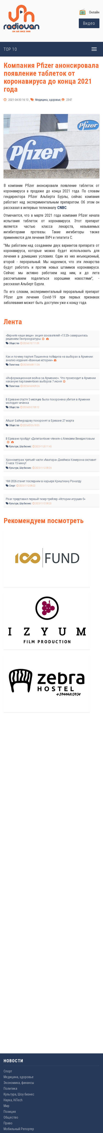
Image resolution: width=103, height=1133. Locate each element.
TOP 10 (10, 49)
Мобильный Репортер (19, 1129)
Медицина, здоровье (47, 99)
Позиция (10, 1112)
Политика (14, 364)
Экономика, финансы (19, 1083)
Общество (14, 343)
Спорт (12, 485)
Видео (89, 23)
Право (8, 1123)
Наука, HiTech (13, 1100)
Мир (6, 1106)
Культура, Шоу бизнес (20, 446)
